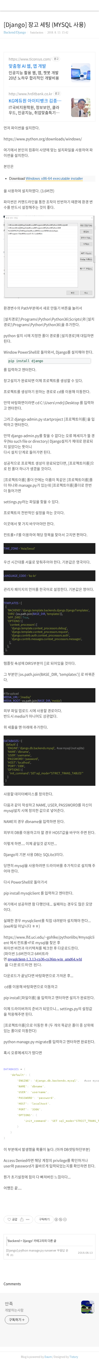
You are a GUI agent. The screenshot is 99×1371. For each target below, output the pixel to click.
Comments (12, 1283)
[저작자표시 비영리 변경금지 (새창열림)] (60, 1219)
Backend (14, 1241)
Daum (48, 1357)
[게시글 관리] (28, 1219)
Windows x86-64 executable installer (54, 178)
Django (27, 1241)
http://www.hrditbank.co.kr (30, 94)
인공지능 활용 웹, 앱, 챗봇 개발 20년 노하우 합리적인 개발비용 (34, 75)
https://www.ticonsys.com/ (30, 59)
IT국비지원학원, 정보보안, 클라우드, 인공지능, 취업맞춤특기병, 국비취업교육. (34, 109)
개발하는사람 (14, 1310)
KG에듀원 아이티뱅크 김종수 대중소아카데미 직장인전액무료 (35, 101)
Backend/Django (15, 32)
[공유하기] (22, 1219)
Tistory (73, 1357)
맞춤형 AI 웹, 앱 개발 (27, 66)
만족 (9, 1303)
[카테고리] (6, 5)
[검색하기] (93, 5)
